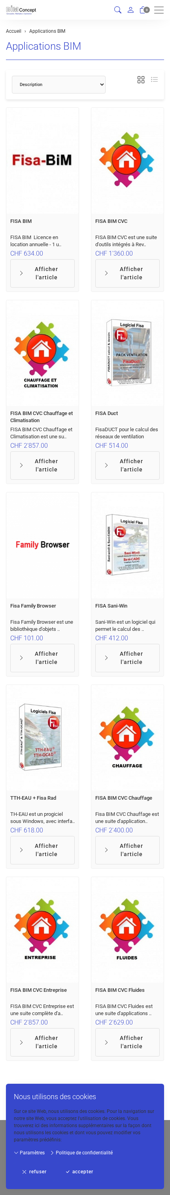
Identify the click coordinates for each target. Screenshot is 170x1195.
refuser (38, 1171)
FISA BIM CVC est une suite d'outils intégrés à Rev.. (126, 240)
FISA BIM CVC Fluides (120, 990)
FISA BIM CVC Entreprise (38, 990)
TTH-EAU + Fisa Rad (33, 798)
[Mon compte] (130, 10)
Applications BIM (43, 46)
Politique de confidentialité (84, 1153)
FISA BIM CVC (111, 221)
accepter (82, 1171)
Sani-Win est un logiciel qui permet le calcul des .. (125, 625)
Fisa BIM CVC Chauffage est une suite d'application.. (127, 817)
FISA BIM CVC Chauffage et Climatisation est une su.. (41, 432)
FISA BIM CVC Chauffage (123, 798)
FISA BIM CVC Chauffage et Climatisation (41, 416)
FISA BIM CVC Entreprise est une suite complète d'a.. (42, 1009)
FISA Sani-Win (111, 606)
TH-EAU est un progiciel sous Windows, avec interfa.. (42, 817)
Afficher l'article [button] (46, 273)
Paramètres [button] (32, 1153)
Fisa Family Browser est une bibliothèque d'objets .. (41, 625)
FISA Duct (106, 413)
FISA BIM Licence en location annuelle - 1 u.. (35, 240)
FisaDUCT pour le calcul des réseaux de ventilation (126, 432)
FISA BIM (21, 221)
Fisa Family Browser (33, 606)
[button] (117, 10)
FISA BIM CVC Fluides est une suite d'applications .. (124, 1009)
